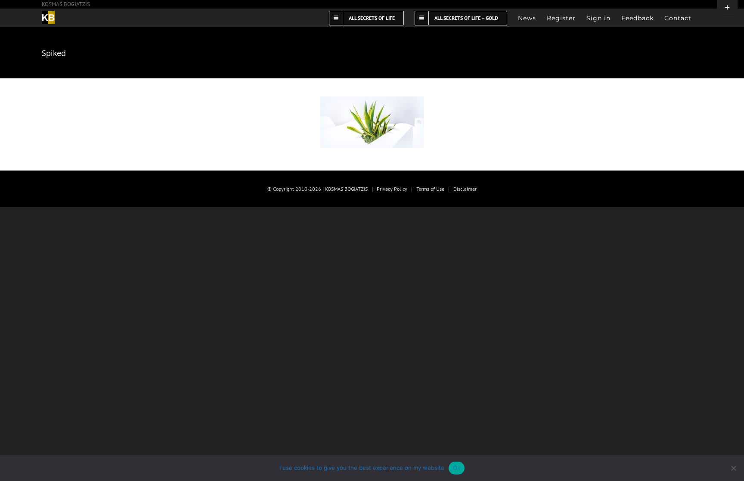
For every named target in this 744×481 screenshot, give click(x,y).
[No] (733, 468)
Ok (457, 467)
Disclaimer (465, 189)
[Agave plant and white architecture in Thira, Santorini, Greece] (372, 122)
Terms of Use (430, 189)
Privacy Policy (392, 189)
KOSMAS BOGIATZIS (66, 4)
